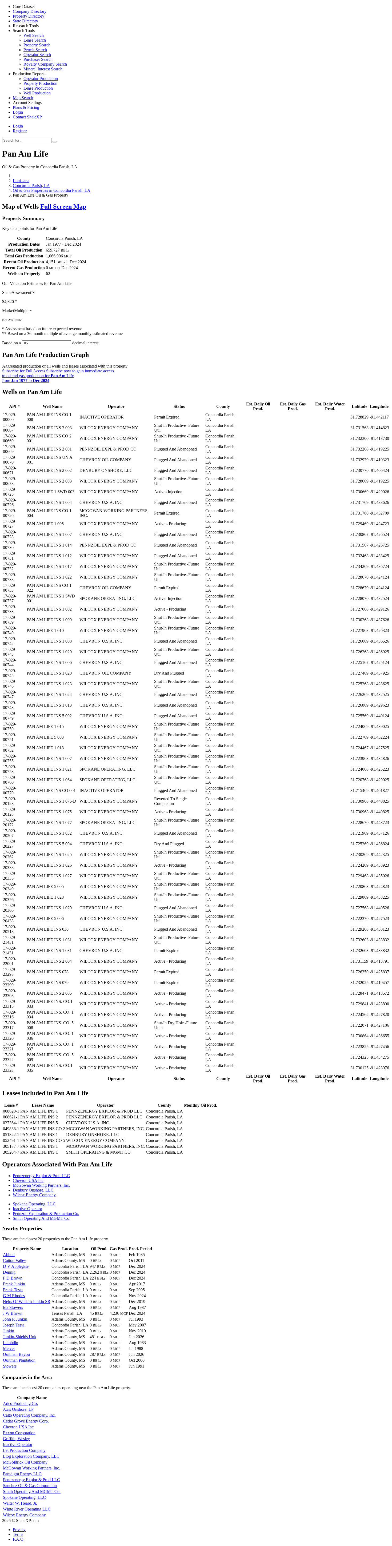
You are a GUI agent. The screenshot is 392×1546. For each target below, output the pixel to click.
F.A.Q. (19, 1539)
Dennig (9, 1272)
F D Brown (12, 1278)
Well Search (33, 35)
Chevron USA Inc (28, 1180)
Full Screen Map (63, 206)
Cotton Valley (14, 1260)
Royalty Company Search (45, 64)
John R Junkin (15, 1319)
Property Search (36, 45)
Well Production (37, 93)
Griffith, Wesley (16, 1438)
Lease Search (34, 40)
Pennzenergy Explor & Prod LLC (41, 1175)
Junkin (8, 1331)
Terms (18, 1534)
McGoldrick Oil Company (25, 1462)
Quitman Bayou (16, 1354)
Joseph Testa (13, 1325)
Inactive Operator (27, 1208)
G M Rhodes (14, 1295)
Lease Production (38, 88)
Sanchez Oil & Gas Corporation (30, 1485)
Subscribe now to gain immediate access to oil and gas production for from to (58, 376)
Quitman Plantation (19, 1360)
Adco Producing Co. (20, 1403)
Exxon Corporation (19, 1433)
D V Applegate (16, 1266)
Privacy (19, 1529)
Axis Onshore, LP (18, 1409)
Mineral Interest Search (42, 69)
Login (18, 126)
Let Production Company (24, 1450)
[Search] (55, 141)
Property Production (40, 83)
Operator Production (40, 78)
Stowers (10, 1366)
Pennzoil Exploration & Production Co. (46, 1213)
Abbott (9, 1254)
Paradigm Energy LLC (22, 1474)
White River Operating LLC (27, 1509)
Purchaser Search (38, 59)
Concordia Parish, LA (31, 185)
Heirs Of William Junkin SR (26, 1301)
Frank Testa (13, 1290)
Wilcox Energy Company (34, 1195)
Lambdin (10, 1342)
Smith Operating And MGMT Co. (41, 1218)
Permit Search (35, 49)
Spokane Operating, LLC (34, 1204)
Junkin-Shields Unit (19, 1336)
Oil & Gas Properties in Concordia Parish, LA (51, 190)
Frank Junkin (14, 1284)
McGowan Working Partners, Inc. (41, 1185)
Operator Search (37, 54)
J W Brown (12, 1313)
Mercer (9, 1348)
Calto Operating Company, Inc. (29, 1415)
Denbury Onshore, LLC (33, 1190)
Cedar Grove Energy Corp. (26, 1421)
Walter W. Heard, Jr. (20, 1503)
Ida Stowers (13, 1307)
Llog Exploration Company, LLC (31, 1456)
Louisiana (21, 180)
